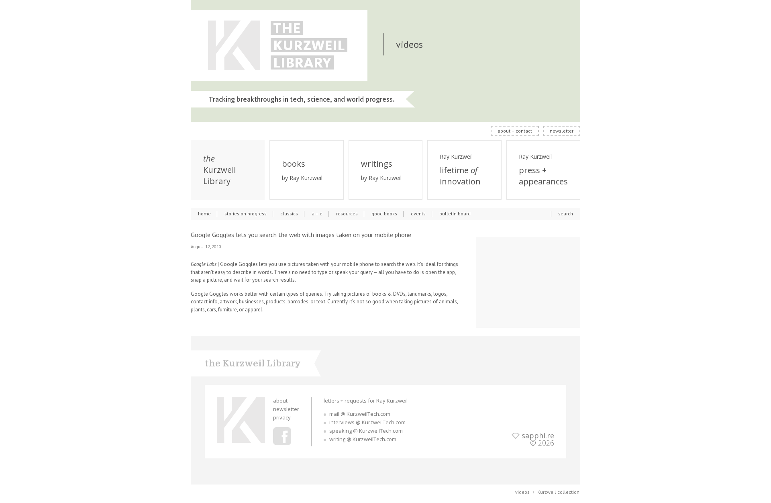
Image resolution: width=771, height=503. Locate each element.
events (418, 214)
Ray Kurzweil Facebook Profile (282, 436)
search (565, 214)
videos (522, 492)
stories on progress (245, 214)
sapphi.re (538, 435)
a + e (317, 214)
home (204, 214)
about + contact (515, 131)
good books (384, 214)
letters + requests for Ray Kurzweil (366, 400)
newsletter (561, 131)
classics (289, 214)
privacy (282, 417)
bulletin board (455, 214)
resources (347, 214)
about (280, 400)
